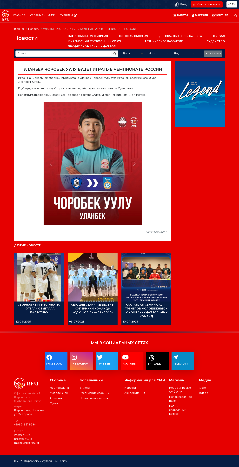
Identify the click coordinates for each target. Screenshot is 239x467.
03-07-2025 (76, 321)
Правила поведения (94, 398)
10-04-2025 (130, 321)
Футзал (54, 403)
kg (229, 4)
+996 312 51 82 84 (25, 424)
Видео (203, 393)
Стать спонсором (208, 4)
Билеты (85, 387)
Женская (56, 398)
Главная (19, 28)
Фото (202, 387)
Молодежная (59, 393)
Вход (183, 4)
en (234, 4)
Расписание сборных (94, 393)
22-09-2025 (23, 321)
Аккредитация (134, 393)
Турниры (66, 15)
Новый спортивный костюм (177, 409)
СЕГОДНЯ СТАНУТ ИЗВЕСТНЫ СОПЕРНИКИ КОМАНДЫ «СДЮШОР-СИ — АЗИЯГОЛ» (92, 308)
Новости (34, 28)
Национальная (60, 387)
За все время (213, 53)
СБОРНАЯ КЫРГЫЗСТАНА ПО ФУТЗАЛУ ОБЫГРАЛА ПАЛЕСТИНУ (39, 308)
